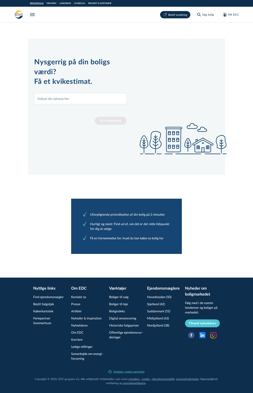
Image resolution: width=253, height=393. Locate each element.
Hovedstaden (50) (159, 297)
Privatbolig (36, 3)
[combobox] (80, 98)
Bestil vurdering (177, 14)
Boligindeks (117, 311)
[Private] (19, 14)
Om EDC (77, 332)
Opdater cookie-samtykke (128, 371)
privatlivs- (134, 379)
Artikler (76, 311)
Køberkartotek (43, 311)
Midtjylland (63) (158, 318)
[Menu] (33, 15)
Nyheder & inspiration (86, 318)
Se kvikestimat (110, 120)
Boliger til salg (118, 297)
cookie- (146, 379)
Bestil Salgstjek (43, 304)
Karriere (76, 339)
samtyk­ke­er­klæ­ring (134, 383)
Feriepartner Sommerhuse (42, 320)
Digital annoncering (122, 318)
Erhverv (51, 3)
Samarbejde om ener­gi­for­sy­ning (87, 356)
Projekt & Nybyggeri (99, 3)
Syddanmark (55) (158, 311)
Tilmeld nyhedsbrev (202, 323)
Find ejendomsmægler (48, 297)
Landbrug (65, 3)
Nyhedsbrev (79, 325)
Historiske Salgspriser (124, 325)
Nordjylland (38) (158, 325)
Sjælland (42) (156, 304)
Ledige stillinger (82, 346)
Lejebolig (79, 3)
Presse (75, 304)
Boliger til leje (118, 304)
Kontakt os (78, 297)
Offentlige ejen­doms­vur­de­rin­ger (126, 334)
